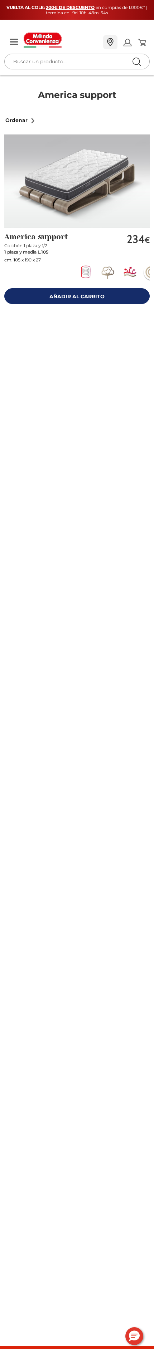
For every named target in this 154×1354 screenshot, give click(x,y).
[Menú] (14, 42)
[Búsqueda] (121, 43)
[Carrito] (141, 42)
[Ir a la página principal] (60, 40)
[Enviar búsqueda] (136, 61)
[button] (20, 120)
